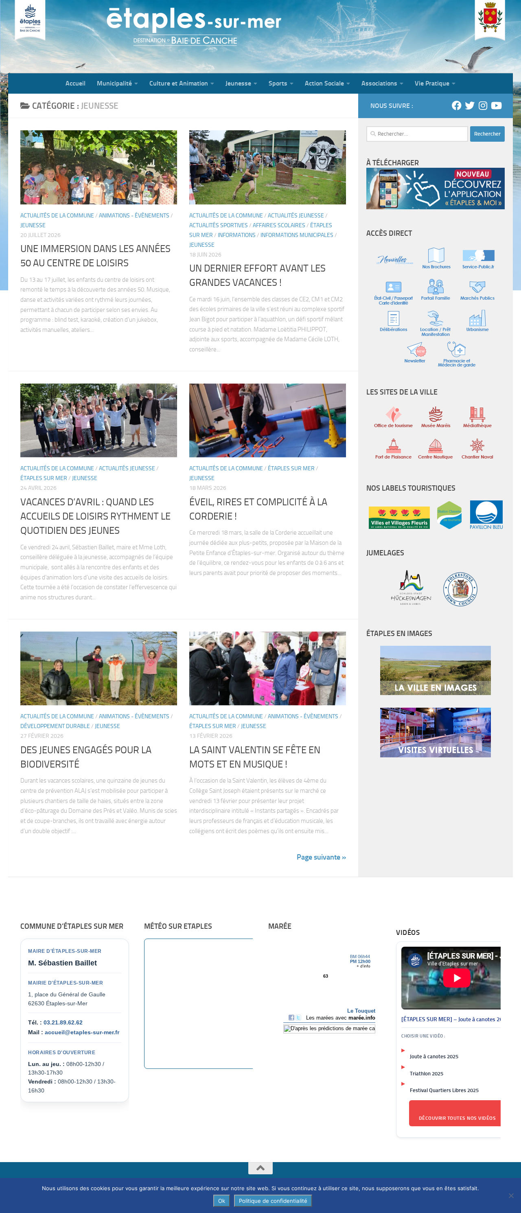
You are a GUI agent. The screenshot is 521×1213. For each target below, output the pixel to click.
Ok (221, 1201)
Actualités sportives (218, 225)
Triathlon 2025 (426, 1073)
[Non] (511, 1195)
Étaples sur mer (43, 478)
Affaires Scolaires (279, 225)
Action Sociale (324, 83)
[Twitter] (470, 105)
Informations (237, 235)
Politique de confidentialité (273, 1201)
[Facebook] (457, 105)
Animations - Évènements (134, 215)
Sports (278, 83)
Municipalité (114, 83)
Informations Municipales (296, 235)
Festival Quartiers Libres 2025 (444, 1090)
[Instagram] (483, 105)
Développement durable (55, 726)
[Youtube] (496, 105)
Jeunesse (238, 83)
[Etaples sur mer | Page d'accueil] (71, 36)
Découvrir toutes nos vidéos (457, 1118)
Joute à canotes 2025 (434, 1056)
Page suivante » (321, 857)
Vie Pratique (432, 83)
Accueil (75, 83)
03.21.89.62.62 (63, 1022)
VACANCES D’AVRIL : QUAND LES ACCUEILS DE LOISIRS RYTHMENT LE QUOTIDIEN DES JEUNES (95, 516)
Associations (379, 83)
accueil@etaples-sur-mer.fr (82, 1032)
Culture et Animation (178, 83)
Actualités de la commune (57, 215)
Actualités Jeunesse (296, 215)
